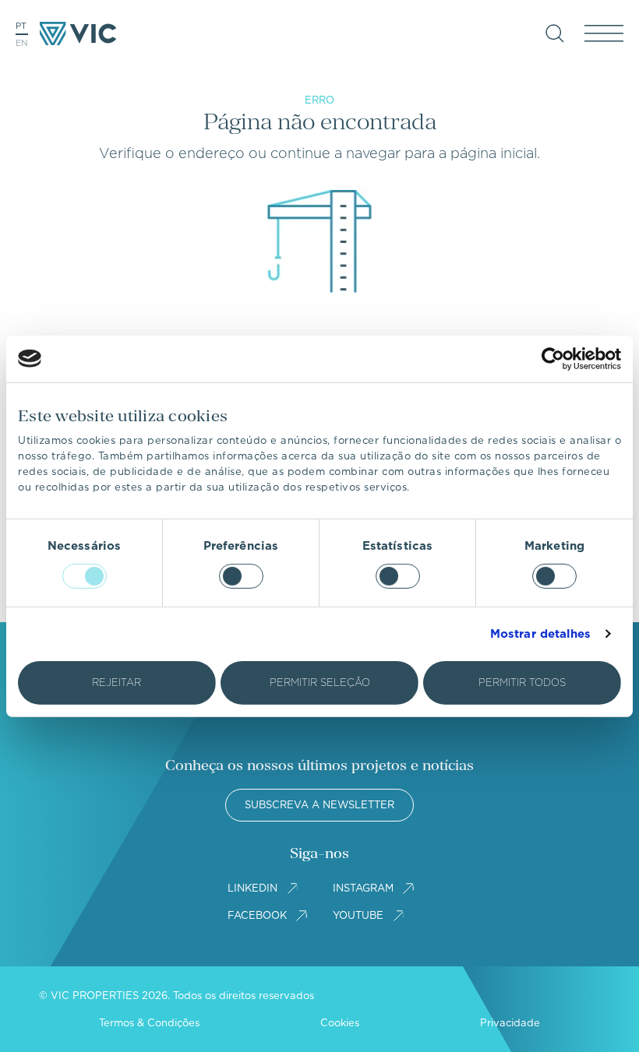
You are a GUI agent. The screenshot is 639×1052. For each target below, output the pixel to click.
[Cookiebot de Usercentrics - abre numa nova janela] (553, 358)
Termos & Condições (149, 1023)
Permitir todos (522, 682)
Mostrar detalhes (540, 634)
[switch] (241, 576)
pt (21, 25)
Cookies (339, 1023)
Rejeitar (116, 682)
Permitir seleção (320, 682)
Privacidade (510, 1023)
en (22, 42)
